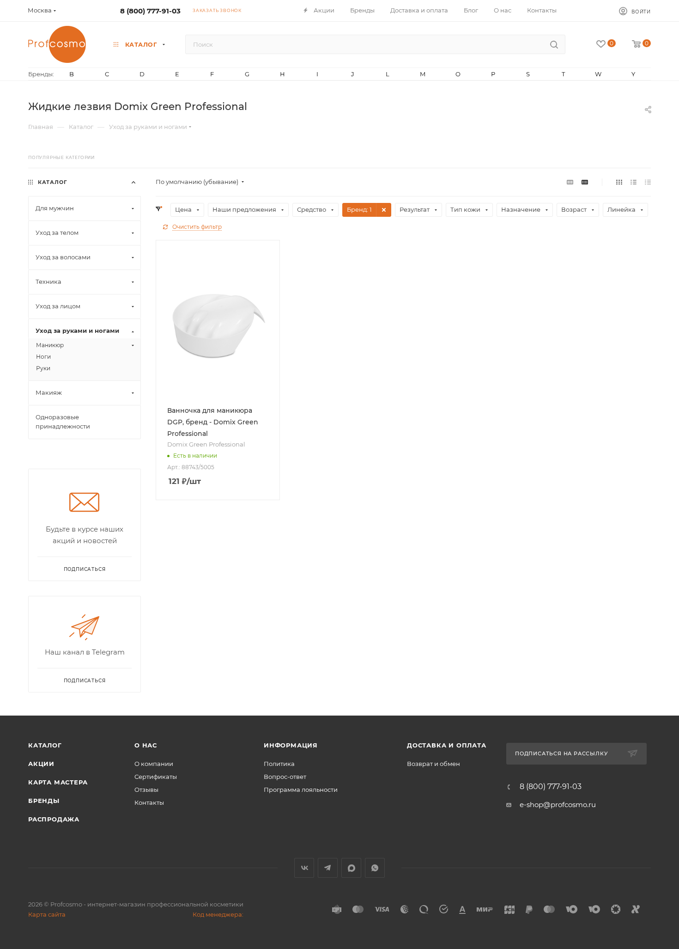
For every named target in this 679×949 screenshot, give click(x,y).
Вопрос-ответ (285, 776)
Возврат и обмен (433, 763)
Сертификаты (155, 776)
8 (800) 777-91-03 (150, 10)
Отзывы (146, 789)
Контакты (149, 802)
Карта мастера (57, 782)
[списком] (633, 182)
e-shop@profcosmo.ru (558, 804)
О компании (153, 763)
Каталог (45, 745)
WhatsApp (375, 868)
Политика (279, 763)
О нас (145, 745)
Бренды (44, 800)
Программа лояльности (301, 789)
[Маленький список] (570, 182)
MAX (351, 868)
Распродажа (53, 819)
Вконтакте (304, 868)
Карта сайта (47, 914)
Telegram (328, 868)
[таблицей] (648, 182)
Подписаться (85, 681)
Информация (291, 745)
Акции (41, 763)
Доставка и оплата (446, 745)
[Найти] (554, 44)
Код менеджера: (218, 914)
